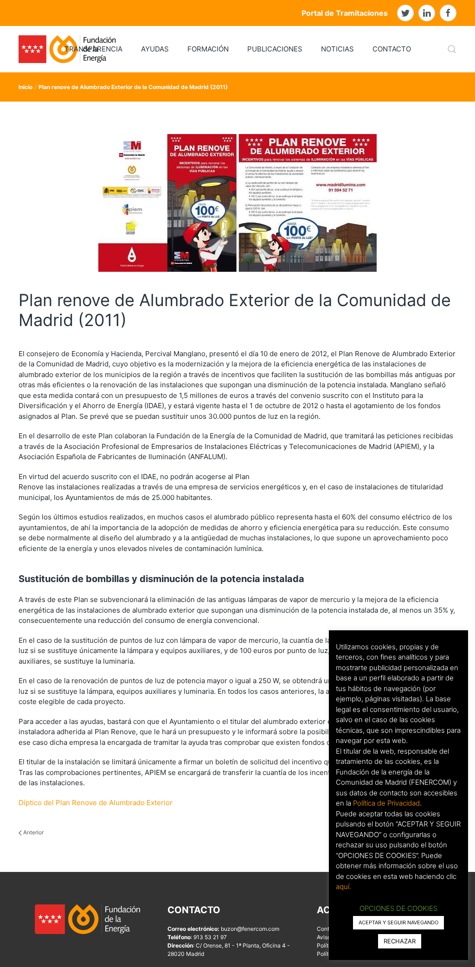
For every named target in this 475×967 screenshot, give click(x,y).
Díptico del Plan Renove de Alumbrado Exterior (96, 802)
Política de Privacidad (386, 803)
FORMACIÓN (208, 49)
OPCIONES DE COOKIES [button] (398, 908)
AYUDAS (155, 49)
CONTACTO (391, 49)
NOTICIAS (337, 49)
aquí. (343, 886)
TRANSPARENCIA (93, 49)
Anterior (33, 832)
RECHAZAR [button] (400, 941)
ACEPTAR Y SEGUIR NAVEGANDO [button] (398, 922)
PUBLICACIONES (274, 49)
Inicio (25, 86)
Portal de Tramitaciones (345, 13)
